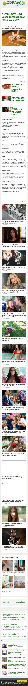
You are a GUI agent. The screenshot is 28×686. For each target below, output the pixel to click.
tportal (6, 194)
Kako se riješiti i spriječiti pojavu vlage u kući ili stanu (13, 617)
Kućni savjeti (11, 10)
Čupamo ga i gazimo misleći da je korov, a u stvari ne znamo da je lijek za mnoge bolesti (16, 659)
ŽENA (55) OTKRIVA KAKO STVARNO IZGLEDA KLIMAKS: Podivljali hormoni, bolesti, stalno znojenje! (16, 672)
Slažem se (22, 681)
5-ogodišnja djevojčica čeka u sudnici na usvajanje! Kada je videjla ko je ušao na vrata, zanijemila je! (17, 666)
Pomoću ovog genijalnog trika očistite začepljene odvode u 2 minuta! (19, 574)
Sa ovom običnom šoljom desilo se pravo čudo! (18, 589)
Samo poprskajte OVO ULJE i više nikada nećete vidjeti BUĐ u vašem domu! (7, 574)
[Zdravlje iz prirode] (14, 5)
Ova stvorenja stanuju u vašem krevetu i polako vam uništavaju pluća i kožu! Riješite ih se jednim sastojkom (7, 590)
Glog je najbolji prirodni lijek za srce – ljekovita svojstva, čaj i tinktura (20, 602)
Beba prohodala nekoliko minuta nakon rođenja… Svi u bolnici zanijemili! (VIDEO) (16, 652)
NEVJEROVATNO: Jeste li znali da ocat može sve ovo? (13, 17)
